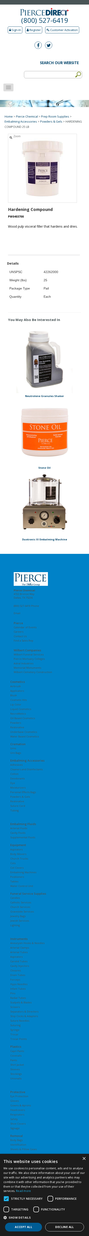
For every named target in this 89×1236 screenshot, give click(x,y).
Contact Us (20, 636)
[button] (44, 1218)
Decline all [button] (64, 1227)
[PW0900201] (44, 503)
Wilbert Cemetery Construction (33, 672)
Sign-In (16, 30)
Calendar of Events (25, 627)
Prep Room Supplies (55, 116)
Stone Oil (44, 467)
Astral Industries (23, 663)
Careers (18, 631)
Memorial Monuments (27, 667)
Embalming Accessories (21, 121)
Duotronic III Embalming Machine (44, 539)
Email (17, 613)
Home (9, 116)
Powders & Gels (51, 121)
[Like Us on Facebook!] (39, 45)
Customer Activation (64, 30)
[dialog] (44, 1195)
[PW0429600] (44, 432)
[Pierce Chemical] (44, 579)
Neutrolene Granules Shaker (44, 396)
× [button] (84, 1158)
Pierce (18, 623)
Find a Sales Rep (23, 640)
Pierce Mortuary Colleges (29, 658)
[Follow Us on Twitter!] (50, 45)
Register (35, 30)
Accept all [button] (23, 1227)
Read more (23, 1191)
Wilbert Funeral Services (29, 654)
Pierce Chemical (27, 116)
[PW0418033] (44, 360)
